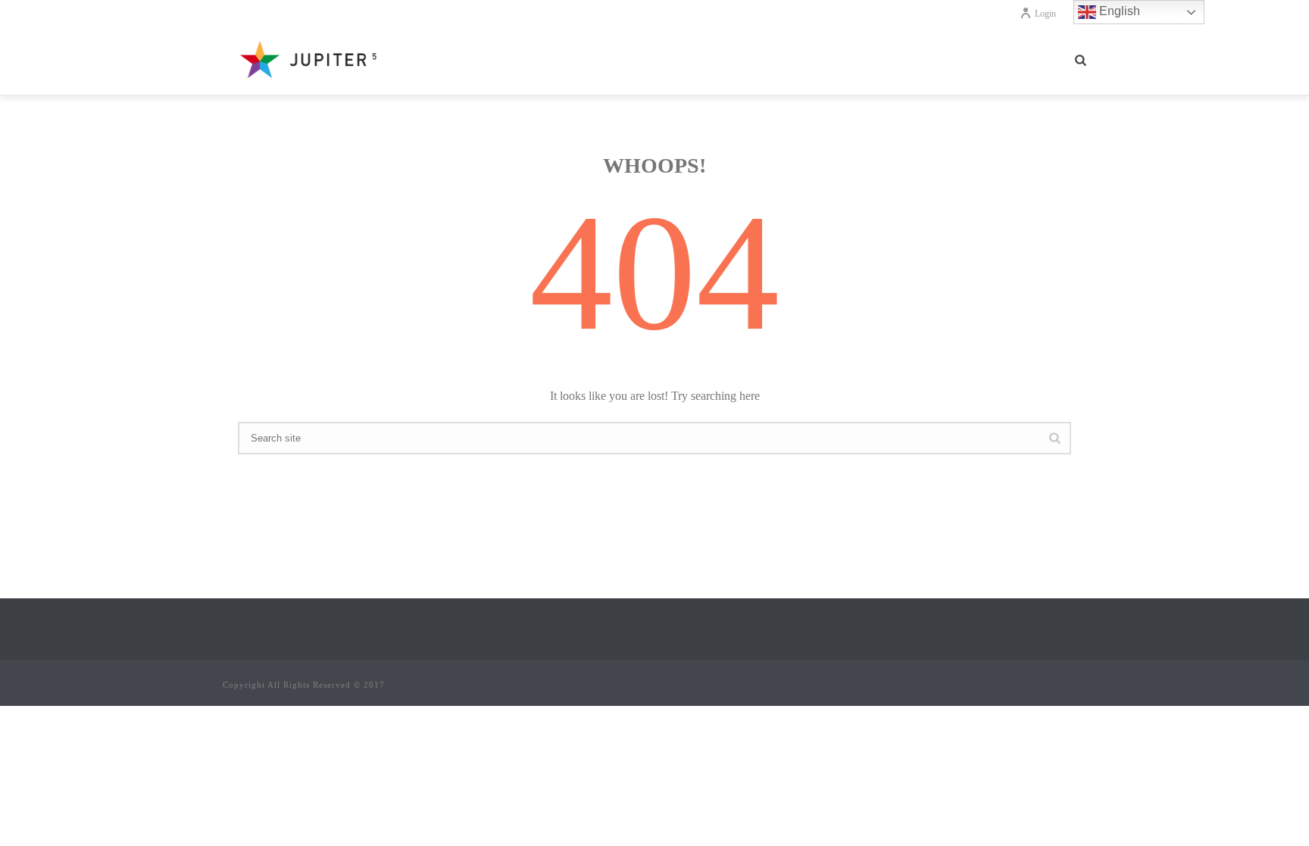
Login (1045, 13)
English (1118, 11)
